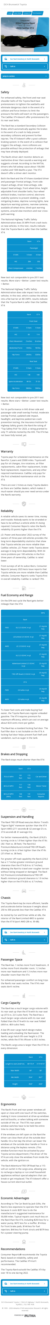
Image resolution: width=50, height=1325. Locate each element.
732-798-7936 (29, 1304)
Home (10, 13)
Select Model (17, 13)
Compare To (27, 13)
